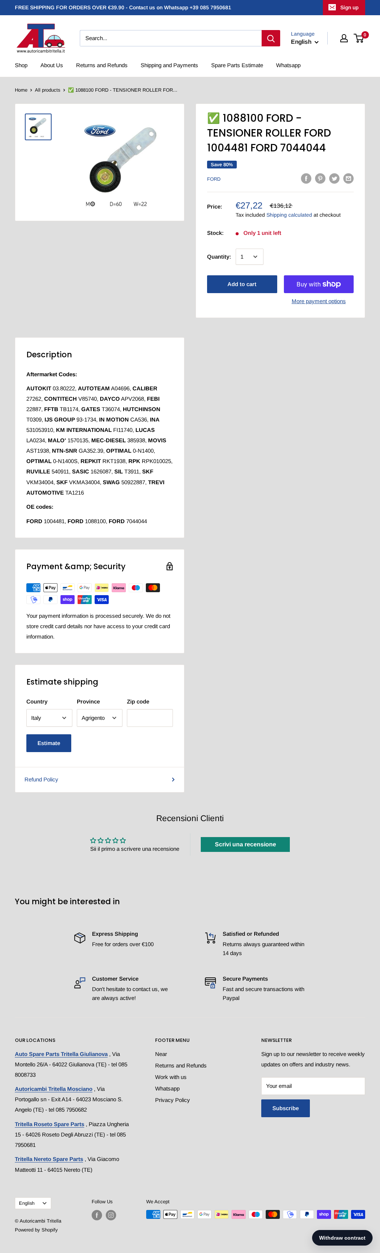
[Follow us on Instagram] (111, 1215)
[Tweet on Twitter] (334, 178)
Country (37, 701)
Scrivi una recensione (245, 844)
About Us (51, 65)
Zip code (138, 701)
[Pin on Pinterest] (320, 178)
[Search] (271, 38)
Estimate (48, 743)
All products (47, 90)
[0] (359, 38)
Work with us (171, 1077)
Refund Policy (41, 779)
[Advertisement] (99, 278)
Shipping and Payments (169, 65)
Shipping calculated (289, 215)
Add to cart (241, 284)
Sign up (349, 7)
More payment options (319, 301)
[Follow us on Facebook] (97, 1215)
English (27, 1203)
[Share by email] (348, 178)
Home (21, 90)
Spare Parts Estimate (237, 65)
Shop (21, 65)
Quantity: (219, 256)
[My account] (344, 38)
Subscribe (285, 1108)
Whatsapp (288, 65)
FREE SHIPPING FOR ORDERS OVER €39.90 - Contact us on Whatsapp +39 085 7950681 (123, 7)
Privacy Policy (172, 1100)
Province (88, 701)
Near (161, 1054)
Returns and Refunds (102, 65)
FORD (213, 179)
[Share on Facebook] (306, 178)
